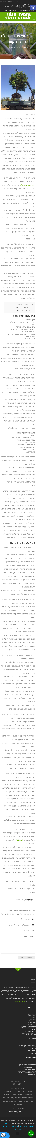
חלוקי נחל (32, 1015)
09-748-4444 (28, 4)
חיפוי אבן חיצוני (30, 1069)
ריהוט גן (33, 1017)
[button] (33, 7)
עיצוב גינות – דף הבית (27, 1046)
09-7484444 (19, 1001)
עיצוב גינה (19, 840)
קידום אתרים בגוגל (26, 1126)
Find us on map (10, 10)
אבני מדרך (32, 1022)
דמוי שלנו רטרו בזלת (23, 307)
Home (24, 47)
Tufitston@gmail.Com (26, 10)
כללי (19, 47)
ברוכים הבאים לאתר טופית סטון (8, 2)
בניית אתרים (6, 1123)
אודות (33, 1048)
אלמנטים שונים (30, 1031)
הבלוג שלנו (31, 1050)
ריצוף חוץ (32, 1020)
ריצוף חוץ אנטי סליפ (27, 185)
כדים (34, 1029)
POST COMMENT (26, 957)
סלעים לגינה (31, 1024)
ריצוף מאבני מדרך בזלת (27, 1072)
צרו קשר (32, 1053)
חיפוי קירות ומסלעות (28, 1027)
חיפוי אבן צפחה (30, 1067)
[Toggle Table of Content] (31, 304)
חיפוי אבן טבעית (30, 1074)
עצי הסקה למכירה (29, 1034)
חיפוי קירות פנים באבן (27, 1065)
